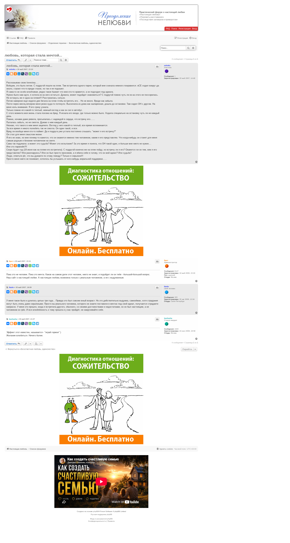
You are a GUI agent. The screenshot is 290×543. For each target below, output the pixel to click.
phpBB (96, 511)
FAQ (168, 29)
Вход (194, 29)
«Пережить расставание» (151, 17)
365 (176, 297)
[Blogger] (11, 73)
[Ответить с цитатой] (157, 67)
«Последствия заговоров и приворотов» (158, 20)
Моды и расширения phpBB (101, 519)
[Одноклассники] (15, 73)
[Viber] (26, 73)
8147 (177, 271)
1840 (177, 329)
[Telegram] (37, 73)
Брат (166, 260)
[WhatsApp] (30, 73)
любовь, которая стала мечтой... (33, 55)
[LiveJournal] (22, 73)
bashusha (168, 318)
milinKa (167, 65)
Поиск (174, 29)
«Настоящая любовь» (149, 15)
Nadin (166, 286)
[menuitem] (20, 38)
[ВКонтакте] (7, 73)
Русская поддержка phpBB (101, 514)
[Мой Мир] (18, 73)
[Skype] (33, 73)
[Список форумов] (22, 18)
